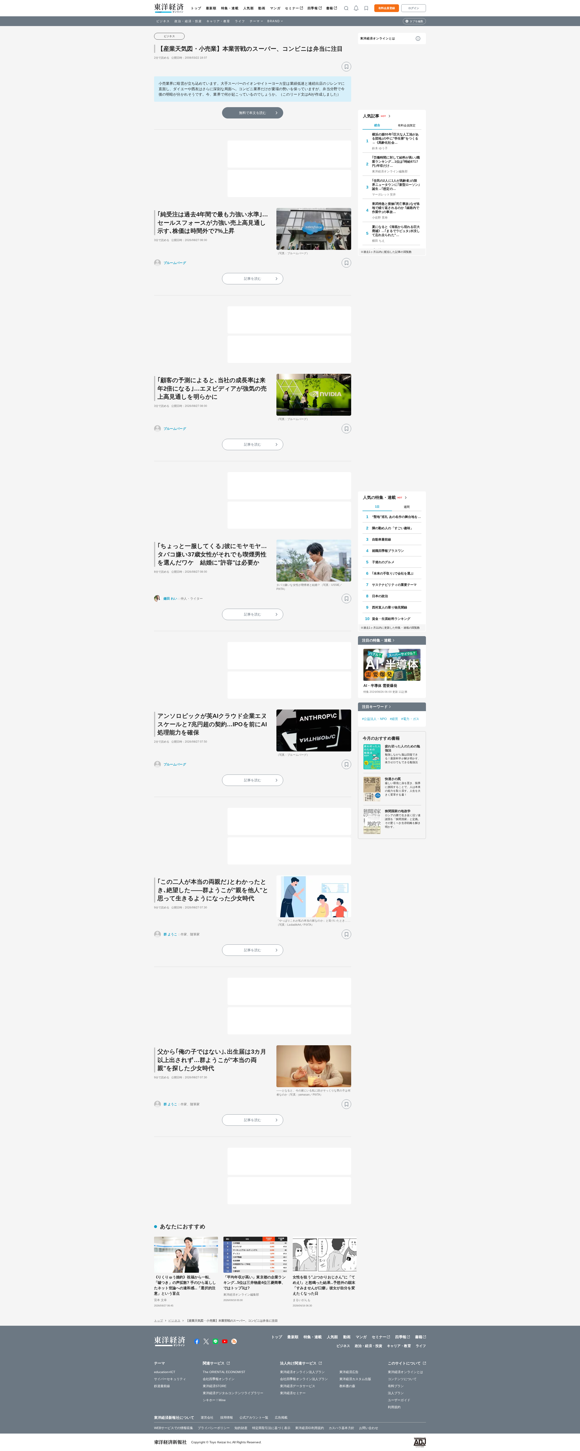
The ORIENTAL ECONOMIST (224, 1372)
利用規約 (394, 1407)
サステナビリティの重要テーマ (394, 585)
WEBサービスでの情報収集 (173, 1428)
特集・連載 (230, 8)
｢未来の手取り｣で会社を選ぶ (392, 573)
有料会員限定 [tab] (407, 125)
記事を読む (252, 278)
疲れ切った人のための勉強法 (402, 748)
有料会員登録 (386, 8)
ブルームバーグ (175, 263)
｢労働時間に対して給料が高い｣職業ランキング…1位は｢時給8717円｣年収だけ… (396, 161)
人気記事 (371, 116)
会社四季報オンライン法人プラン (304, 1379)
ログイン (413, 8)
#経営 (394, 719)
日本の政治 (380, 596)
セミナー (292, 8)
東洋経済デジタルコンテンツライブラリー (233, 1393)
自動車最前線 (381, 539)
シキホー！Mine (214, 1400)
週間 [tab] (407, 507)
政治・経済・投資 (188, 21)
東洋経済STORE (215, 1386)
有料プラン (396, 1386)
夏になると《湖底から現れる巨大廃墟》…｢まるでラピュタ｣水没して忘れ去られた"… (396, 231)
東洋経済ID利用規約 (309, 1428)
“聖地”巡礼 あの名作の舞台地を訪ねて (396, 517)
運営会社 (207, 1417)
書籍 (329, 8)
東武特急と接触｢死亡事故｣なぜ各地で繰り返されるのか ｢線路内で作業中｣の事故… (396, 208)
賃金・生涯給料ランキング (391, 618)
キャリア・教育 (218, 21)
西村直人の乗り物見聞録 (389, 607)
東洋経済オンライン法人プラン (302, 1372)
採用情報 (226, 1417)
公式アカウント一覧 (253, 1417)
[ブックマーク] (346, 66)
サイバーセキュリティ (170, 1379)
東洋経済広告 (349, 1372)
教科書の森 (347, 1386)
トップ (196, 8)
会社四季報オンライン (219, 1379)
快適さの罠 (393, 779)
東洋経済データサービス (297, 1386)
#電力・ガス (410, 719)
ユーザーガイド (399, 1400)
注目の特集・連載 (376, 640)
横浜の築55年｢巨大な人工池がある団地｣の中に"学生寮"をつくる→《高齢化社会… (395, 138)
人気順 (248, 8)
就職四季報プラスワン (388, 551)
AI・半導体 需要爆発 (380, 686)
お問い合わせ (368, 1428)
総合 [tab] (377, 125)
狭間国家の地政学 (398, 811)
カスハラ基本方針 (341, 1428)
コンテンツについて (402, 1379)
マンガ (275, 8)
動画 (261, 8)
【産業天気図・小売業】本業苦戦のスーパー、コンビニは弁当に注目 (250, 48)
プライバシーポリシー (214, 1428)
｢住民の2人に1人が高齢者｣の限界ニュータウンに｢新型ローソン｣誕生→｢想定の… (396, 185)
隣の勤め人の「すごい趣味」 (392, 528)
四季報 (312, 8)
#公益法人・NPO (374, 719)
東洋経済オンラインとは (377, 38)
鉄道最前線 (162, 1386)
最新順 (211, 8)
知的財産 (240, 1428)
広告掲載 (281, 1417)
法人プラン (396, 1393)
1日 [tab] (377, 506)
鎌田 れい (170, 598)
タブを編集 (416, 21)
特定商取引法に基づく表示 (271, 1428)
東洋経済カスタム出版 (355, 1379)
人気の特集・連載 (379, 497)
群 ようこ (170, 934)
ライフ (240, 21)
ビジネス (163, 21)
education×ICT (164, 1372)
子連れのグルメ (383, 562)
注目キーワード (375, 707)
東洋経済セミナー (293, 1393)
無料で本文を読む (252, 113)
